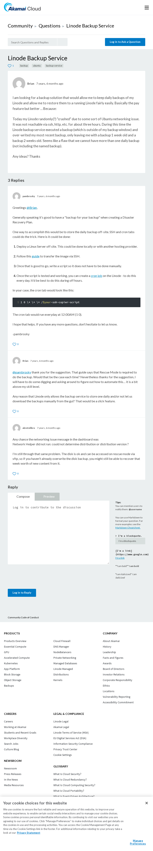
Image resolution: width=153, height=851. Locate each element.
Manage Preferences (138, 842)
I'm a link (120, 557)
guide (35, 256)
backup (24, 65)
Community (20, 25)
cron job (96, 275)
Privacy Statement (28, 832)
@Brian (32, 207)
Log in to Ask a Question (125, 41)
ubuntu (37, 65)
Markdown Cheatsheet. (127, 527)
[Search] (62, 42)
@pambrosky (22, 372)
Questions (49, 25)
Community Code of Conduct (23, 617)
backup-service (54, 65)
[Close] (146, 803)
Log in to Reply (22, 592)
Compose (23, 496)
